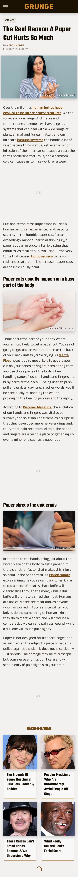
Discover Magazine (37, 407)
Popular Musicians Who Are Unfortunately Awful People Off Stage (57, 784)
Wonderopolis (59, 575)
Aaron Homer (15, 45)
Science (9, 20)
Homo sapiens (42, 256)
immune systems (30, 140)
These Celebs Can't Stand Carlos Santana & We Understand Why (20, 848)
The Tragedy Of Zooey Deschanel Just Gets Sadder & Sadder (20, 781)
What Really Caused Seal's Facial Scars (54, 846)
